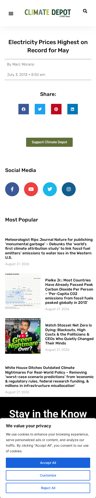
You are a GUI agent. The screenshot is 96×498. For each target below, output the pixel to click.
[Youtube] (31, 189)
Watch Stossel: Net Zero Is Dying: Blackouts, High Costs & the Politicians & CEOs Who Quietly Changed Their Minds (69, 334)
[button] (11, 13)
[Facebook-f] (12, 189)
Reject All (48, 488)
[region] (48, 458)
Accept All (48, 463)
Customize (48, 475)
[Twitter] (50, 189)
